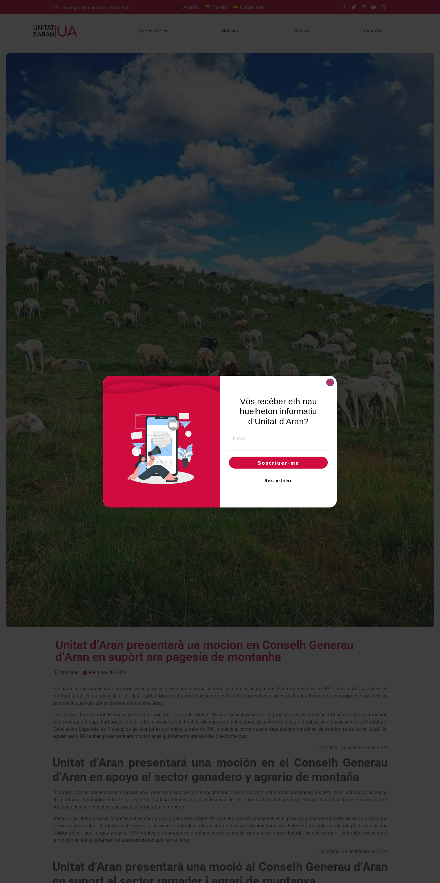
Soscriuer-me (278, 462)
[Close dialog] (330, 382)
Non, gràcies (278, 480)
